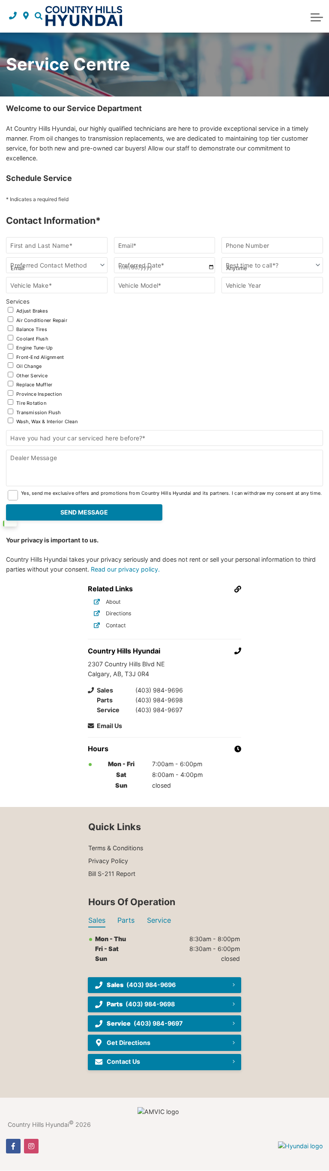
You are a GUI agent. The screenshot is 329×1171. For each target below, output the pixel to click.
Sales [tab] (96, 920)
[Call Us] (13, 16)
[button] (38, 16)
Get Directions (128, 1042)
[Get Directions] (26, 16)
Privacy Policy (108, 860)
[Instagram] (31, 1146)
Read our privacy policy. (125, 569)
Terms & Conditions (115, 848)
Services (41, 361)
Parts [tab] (126, 920)
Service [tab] (159, 920)
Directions (119, 613)
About (113, 602)
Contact (116, 625)
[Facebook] (13, 1146)
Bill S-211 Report (111, 873)
